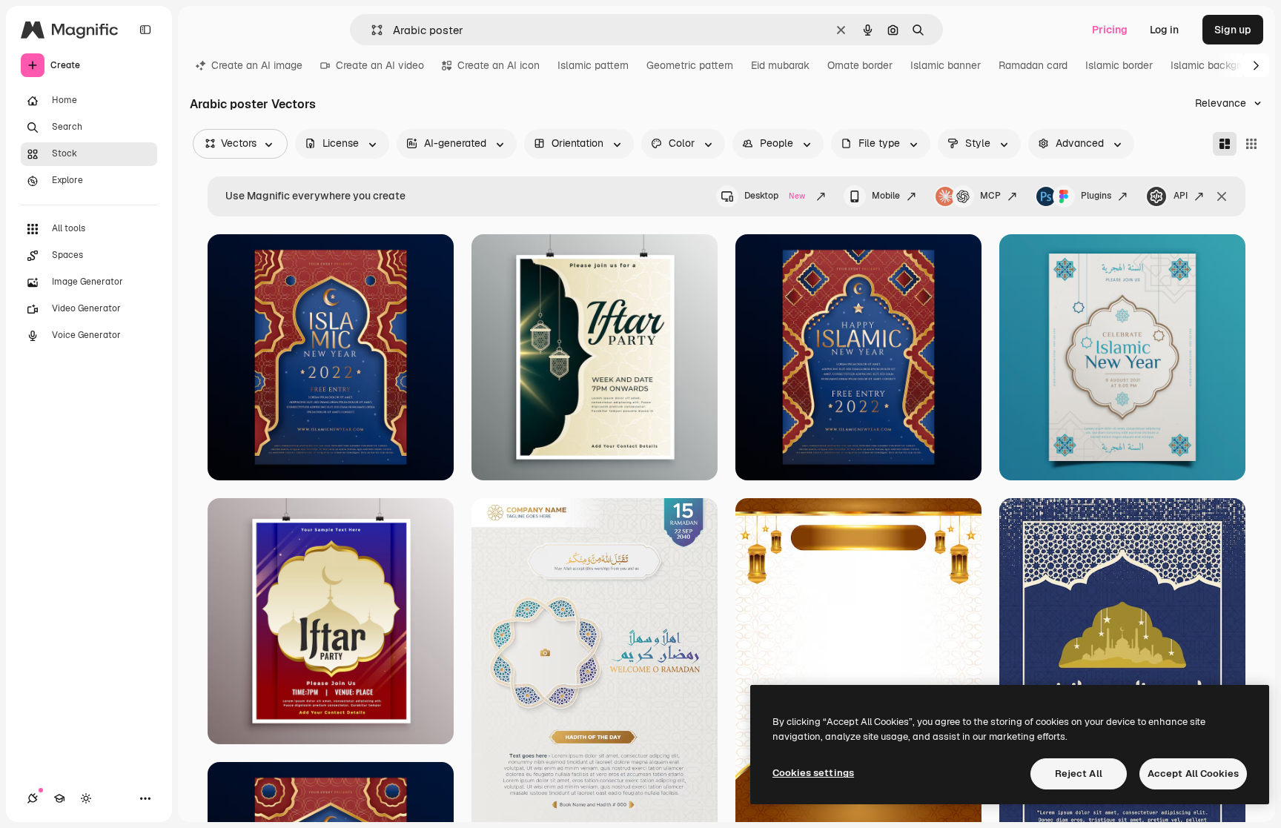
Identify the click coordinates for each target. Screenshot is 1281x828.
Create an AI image (256, 65)
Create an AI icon (498, 65)
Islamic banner (945, 65)
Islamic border (1119, 65)
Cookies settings (813, 772)
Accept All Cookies (1193, 773)
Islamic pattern (593, 65)
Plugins (1096, 196)
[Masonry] (1225, 144)
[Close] (1222, 196)
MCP (990, 196)
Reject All (1078, 773)
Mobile (886, 196)
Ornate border (860, 65)
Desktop (774, 196)
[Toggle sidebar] (145, 30)
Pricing (1110, 29)
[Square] (1251, 144)
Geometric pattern (689, 65)
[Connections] (32, 798)
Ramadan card (1033, 65)
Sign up (1232, 29)
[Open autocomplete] (371, 30)
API (1181, 196)
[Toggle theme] (86, 798)
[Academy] (59, 798)
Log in (1164, 29)
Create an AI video (380, 65)
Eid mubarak (780, 65)
